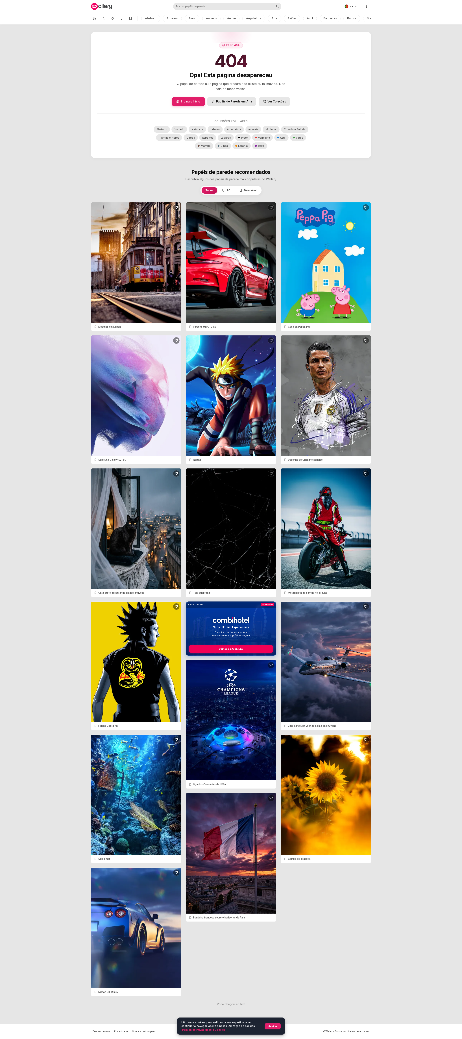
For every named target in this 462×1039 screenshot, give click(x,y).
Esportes (207, 137)
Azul (310, 18)
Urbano (215, 129)
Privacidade (121, 1031)
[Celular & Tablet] (130, 18)
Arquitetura (253, 18)
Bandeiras (330, 18)
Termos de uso (101, 1031)
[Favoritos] (112, 18)
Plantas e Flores (169, 137)
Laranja (243, 145)
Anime (231, 18)
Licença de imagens (143, 1031)
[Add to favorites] (176, 207)
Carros (190, 137)
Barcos (351, 18)
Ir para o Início (190, 101)
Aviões (292, 18)
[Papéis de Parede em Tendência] (94, 18)
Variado (179, 129)
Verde (299, 137)
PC (228, 190)
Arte (274, 18)
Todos (209, 190)
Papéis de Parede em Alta (234, 101)
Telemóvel (250, 190)
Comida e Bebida (295, 129)
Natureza (197, 129)
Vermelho (264, 137)
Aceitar (272, 1026)
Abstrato (150, 18)
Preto (244, 137)
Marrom (205, 145)
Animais (211, 18)
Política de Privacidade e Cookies (203, 1029)
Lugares (226, 137)
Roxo (261, 145)
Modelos (270, 129)
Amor (192, 18)
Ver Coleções (276, 101)
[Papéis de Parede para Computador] (121, 18)
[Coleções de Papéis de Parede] (103, 18)
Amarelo (172, 18)
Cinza (224, 145)
